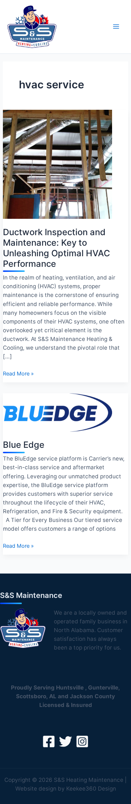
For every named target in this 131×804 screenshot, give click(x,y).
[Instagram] (82, 741)
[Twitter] (65, 741)
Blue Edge (23, 444)
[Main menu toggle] (116, 26)
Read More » (18, 374)
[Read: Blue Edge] (57, 412)
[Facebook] (48, 741)
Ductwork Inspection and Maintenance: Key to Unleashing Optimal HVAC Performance (56, 248)
